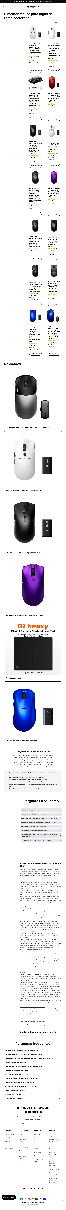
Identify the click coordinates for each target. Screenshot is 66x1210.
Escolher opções (35, 70)
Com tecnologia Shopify (33, 1204)
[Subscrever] (45, 1124)
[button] (3, 6)
